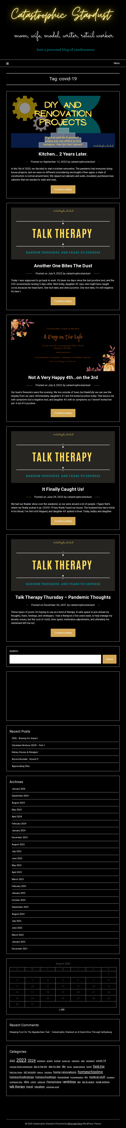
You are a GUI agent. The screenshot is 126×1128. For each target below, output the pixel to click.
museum (110, 1077)
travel (29, 1086)
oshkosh (41, 1082)
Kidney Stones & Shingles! (25, 752)
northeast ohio (16, 1082)
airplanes (41, 1061)
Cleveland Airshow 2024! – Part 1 (28, 745)
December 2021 (20, 948)
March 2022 (18, 935)
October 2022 (19, 900)
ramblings (69, 1082)
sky (79, 1082)
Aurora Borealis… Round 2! (25, 759)
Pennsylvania (54, 1081)
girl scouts (30, 1072)
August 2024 (18, 802)
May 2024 (17, 809)
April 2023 (17, 872)
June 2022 (17, 927)
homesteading (76, 1077)
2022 (12, 1060)
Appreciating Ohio (21, 766)
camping (75, 1061)
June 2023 (17, 858)
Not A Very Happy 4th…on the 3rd (63, 377)
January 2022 (18, 941)
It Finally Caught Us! (63, 489)
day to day (55, 1066)
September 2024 (20, 795)
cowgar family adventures (21, 1067)
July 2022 (16, 921)
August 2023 (18, 844)
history (40, 1072)
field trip (98, 1066)
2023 (21, 1060)
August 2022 (18, 914)
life (86, 1077)
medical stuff (97, 1077)
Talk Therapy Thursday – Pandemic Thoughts (63, 597)
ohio (26, 1081)
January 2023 (18, 893)
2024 (32, 1060)
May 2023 (17, 865)
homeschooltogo (45, 1077)
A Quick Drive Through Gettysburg (95, 1032)
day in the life (40, 1066)
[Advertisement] (63, 696)
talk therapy (17, 1086)
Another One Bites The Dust (63, 265)
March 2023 (18, 879)
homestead (63, 1077)
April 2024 (17, 816)
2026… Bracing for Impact (25, 738)
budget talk (66, 1061)
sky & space (88, 1082)
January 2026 (18, 788)
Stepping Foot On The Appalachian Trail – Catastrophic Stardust (42, 1032)
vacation (39, 1086)
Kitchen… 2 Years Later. (63, 154)
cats (83, 1061)
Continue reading (63, 189)
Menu (117, 63)
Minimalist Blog (75, 1123)
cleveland (90, 1061)
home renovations (64, 1072)
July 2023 (16, 851)
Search (14, 651)
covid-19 (101, 1060)
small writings (103, 1082)
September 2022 (20, 907)
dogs (69, 1067)
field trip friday (16, 1072)
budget (57, 1061)
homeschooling (90, 1072)
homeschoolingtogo (22, 1077)
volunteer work (52, 1087)
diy (64, 1066)
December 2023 (20, 837)
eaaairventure (79, 1067)
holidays (48, 1072)
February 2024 (19, 823)
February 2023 (19, 886)
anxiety (50, 1061)
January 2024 (18, 830)
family (89, 1067)
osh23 (33, 1082)
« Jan (62, 1009)
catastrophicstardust (83, 161)
